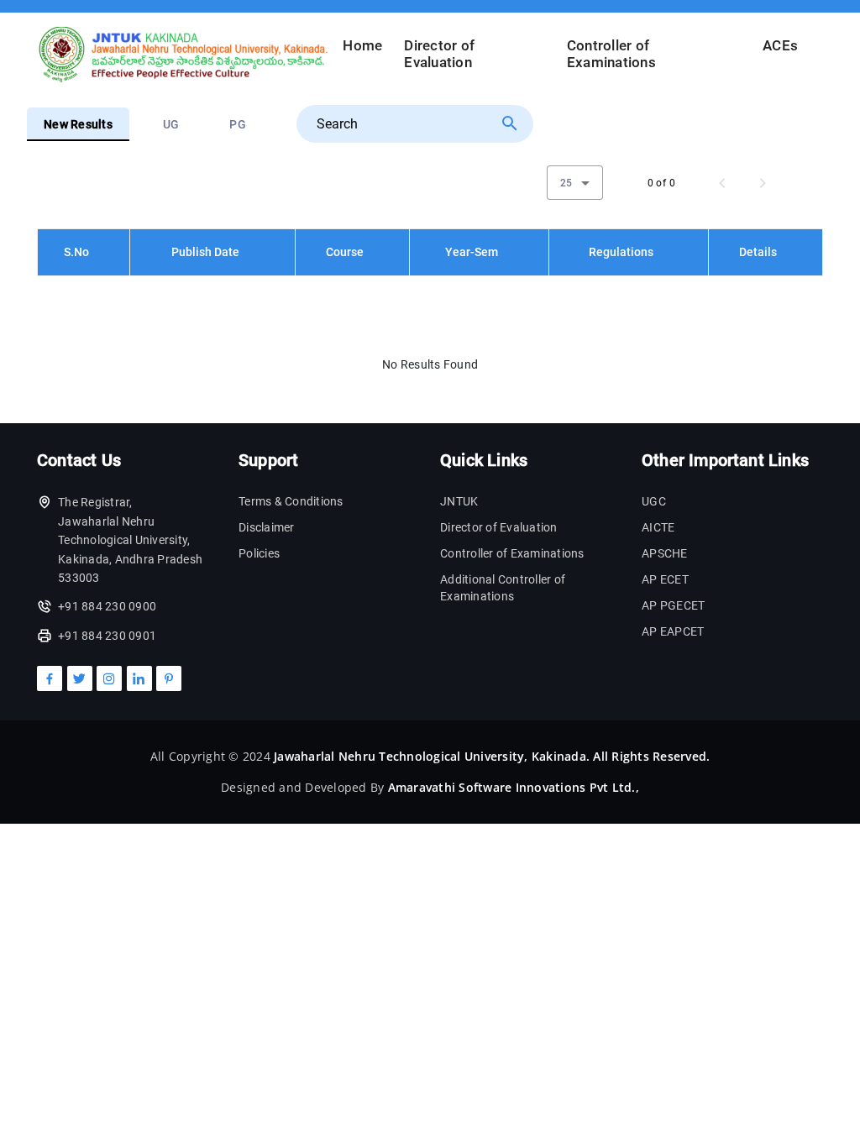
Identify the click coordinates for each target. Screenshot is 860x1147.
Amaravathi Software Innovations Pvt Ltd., (513, 787)
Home (362, 46)
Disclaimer (267, 527)
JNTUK (459, 501)
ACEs (780, 46)
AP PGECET (673, 605)
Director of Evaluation (439, 54)
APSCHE (665, 553)
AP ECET (665, 579)
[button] (84, 252)
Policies (259, 553)
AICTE (658, 527)
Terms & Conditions (291, 501)
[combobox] (575, 182)
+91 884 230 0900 (107, 606)
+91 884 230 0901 (107, 635)
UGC (654, 501)
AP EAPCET (673, 631)
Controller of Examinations (611, 54)
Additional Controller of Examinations (502, 588)
